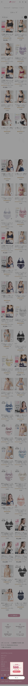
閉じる (16, 677)
